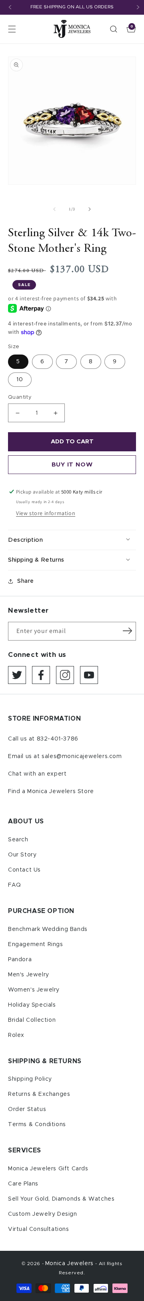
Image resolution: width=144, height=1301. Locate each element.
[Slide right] (89, 209)
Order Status (27, 1109)
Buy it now (72, 465)
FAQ (14, 885)
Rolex (16, 1035)
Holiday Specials (32, 1005)
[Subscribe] (127, 630)
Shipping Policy (30, 1079)
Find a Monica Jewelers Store (51, 791)
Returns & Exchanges (39, 1094)
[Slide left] (54, 209)
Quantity (20, 397)
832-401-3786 (57, 739)
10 (19, 379)
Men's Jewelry (28, 975)
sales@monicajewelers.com (82, 756)
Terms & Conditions (37, 1124)
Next (138, 7)
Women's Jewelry (34, 990)
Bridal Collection (32, 1020)
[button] (12, 29)
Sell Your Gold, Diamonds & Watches (61, 1199)
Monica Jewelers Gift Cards (48, 1169)
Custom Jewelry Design (42, 1214)
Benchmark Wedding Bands (48, 929)
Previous (10, 7)
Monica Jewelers (70, 1263)
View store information (45, 513)
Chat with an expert (37, 774)
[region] (72, 7)
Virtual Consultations (38, 1229)
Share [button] (25, 581)
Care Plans (23, 1184)
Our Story (22, 855)
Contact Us (24, 870)
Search (18, 840)
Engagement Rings (35, 944)
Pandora (20, 959)
